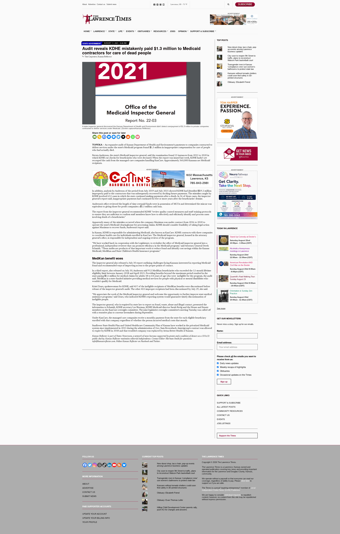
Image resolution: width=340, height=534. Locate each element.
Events (130, 31)
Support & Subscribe (202, 31)
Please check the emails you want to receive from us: (236, 358)
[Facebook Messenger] (114, 137)
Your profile (89, 522)
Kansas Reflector (99, 336)
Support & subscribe (229, 402)
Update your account (94, 513)
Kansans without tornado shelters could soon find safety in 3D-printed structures (242, 75)
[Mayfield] (237, 195)
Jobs (172, 31)
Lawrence (99, 31)
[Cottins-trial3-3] (152, 179)
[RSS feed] (119, 465)
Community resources (230, 411)
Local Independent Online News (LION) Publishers (228, 489)
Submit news (111, 4)
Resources (160, 31)
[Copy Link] (99, 137)
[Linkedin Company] (109, 465)
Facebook (154, 4)
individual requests (233, 495)
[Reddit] (128, 137)
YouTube (164, 4)
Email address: (224, 342)
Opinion (182, 31)
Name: (220, 330)
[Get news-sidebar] (237, 154)
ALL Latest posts (226, 406)
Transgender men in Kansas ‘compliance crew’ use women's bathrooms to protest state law (241, 66)
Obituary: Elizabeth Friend (239, 82)
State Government (91, 43)
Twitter (157, 4)
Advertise (91, 4)
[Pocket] (137, 137)
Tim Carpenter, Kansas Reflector (98, 57)
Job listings (223, 423)
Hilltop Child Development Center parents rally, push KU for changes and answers (177, 508)
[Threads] (99, 465)
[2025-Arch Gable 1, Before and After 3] (234, 19)
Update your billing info (96, 517)
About (84, 4)
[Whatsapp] (133, 137)
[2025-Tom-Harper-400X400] (237, 118)
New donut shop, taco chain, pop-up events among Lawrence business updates (242, 49)
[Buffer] (123, 137)
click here (245, 481)
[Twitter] (118, 137)
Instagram (161, 4)
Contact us (101, 4)
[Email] (94, 137)
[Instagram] (94, 465)
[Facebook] (104, 137)
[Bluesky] (109, 137)
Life (120, 31)
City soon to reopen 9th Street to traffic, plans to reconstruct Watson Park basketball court (242, 58)
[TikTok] (104, 465)
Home (87, 31)
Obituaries (144, 31)
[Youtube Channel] (114, 465)
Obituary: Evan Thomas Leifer (170, 500)
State (111, 31)
